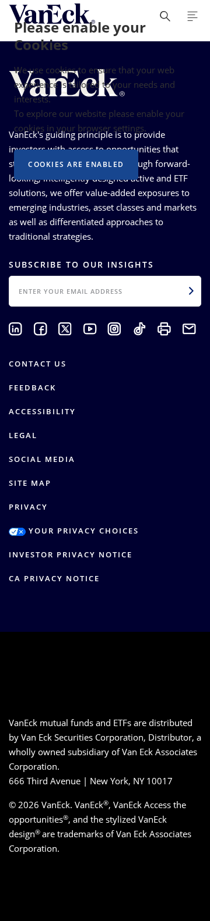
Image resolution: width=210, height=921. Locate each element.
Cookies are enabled (76, 164)
